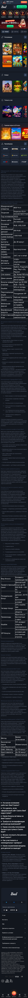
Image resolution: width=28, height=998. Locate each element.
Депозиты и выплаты (8, 928)
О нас (3, 915)
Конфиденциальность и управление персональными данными (12, 938)
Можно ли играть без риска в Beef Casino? (13, 836)
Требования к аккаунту (9, 943)
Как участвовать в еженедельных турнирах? (11, 841)
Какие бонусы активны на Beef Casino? (12, 817)
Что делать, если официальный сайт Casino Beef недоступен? (13, 810)
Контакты (5, 919)
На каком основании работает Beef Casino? (10, 804)
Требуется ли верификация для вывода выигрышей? (13, 823)
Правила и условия (7, 932)
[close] (1, 2)
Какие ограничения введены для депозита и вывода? (13, 847)
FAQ (3, 924)
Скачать (24, 2)
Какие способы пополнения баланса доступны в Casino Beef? (13, 829)
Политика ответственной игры (11, 947)
